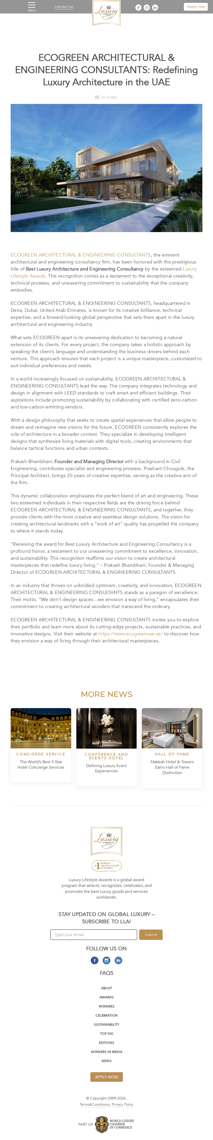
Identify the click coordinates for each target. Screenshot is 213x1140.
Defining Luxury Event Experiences (106, 768)
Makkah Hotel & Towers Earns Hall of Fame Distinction (172, 767)
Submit (151, 935)
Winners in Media (106, 1052)
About (106, 988)
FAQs (107, 973)
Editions (106, 1043)
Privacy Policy (123, 1104)
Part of (85, 1124)
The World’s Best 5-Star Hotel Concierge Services (40, 764)
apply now (106, 1077)
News (107, 1061)
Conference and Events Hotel (106, 756)
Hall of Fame (172, 754)
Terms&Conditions (95, 1104)
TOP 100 (106, 1034)
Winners (107, 1006)
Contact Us (64, 7)
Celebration (107, 1015)
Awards (106, 997)
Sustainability (106, 1025)
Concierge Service (40, 754)
